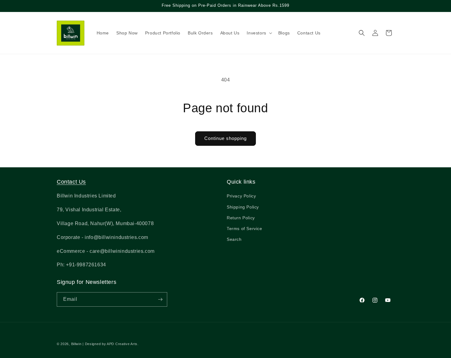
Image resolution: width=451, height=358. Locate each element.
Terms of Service (244, 228)
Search (234, 239)
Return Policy (241, 217)
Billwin (76, 344)
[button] (258, 32)
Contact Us (71, 182)
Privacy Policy (241, 195)
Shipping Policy (243, 207)
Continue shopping (225, 138)
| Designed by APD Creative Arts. (110, 344)
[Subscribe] (160, 299)
